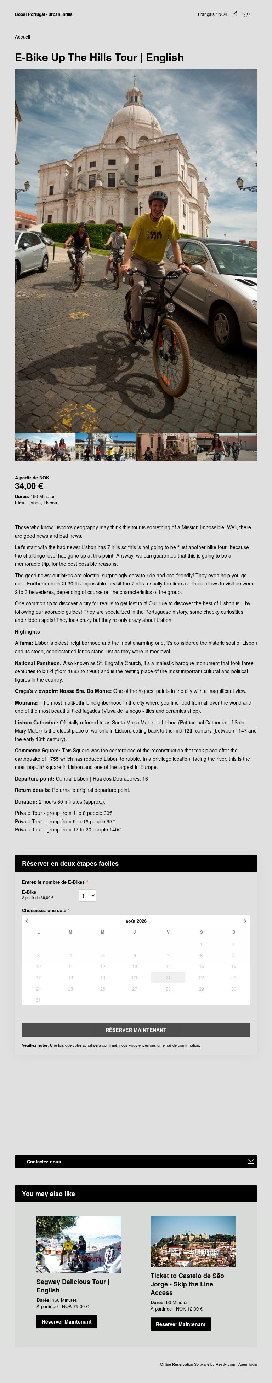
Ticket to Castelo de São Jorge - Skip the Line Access (187, 1284)
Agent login (247, 1364)
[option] (45, 447)
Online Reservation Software (184, 1364)
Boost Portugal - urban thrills (44, 14)
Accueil (22, 36)
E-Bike (37, 894)
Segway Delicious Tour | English (72, 1286)
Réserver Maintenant (67, 1321)
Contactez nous (44, 1161)
